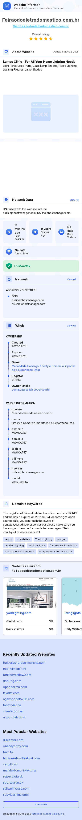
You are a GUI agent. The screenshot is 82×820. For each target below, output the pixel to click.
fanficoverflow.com (17, 675)
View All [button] (74, 199)
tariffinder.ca (12, 705)
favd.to (8, 752)
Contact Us (41, 804)
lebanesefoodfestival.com (21, 758)
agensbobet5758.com (18, 699)
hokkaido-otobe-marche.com (24, 663)
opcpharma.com (15, 687)
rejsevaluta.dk (13, 776)
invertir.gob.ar (13, 711)
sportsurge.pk (13, 782)
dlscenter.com (13, 740)
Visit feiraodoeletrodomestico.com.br (41, 26)
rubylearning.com (16, 794)
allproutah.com (14, 717)
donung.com (12, 681)
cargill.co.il (10, 764)
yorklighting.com (18, 613)
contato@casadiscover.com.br (31, 389)
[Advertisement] (41, 83)
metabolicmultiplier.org (19, 770)
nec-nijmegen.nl (14, 669)
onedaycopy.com (15, 746)
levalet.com (11, 693)
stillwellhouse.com (16, 788)
